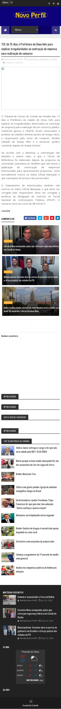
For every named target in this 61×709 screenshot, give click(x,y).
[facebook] (49, 3)
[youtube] (58, 3)
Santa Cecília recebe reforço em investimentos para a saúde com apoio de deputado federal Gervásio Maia (31, 309)
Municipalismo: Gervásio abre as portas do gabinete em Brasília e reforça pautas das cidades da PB (31, 278)
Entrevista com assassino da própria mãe (35, 541)
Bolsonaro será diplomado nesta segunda (35, 515)
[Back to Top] (31, 701)
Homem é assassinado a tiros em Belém (36, 597)
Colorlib (35, 705)
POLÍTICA (18, 62)
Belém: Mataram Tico (26, 474)
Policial (9, 62)
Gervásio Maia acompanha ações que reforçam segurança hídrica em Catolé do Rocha (31, 247)
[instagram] (53, 3)
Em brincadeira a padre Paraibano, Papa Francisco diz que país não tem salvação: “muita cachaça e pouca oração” (35, 504)
